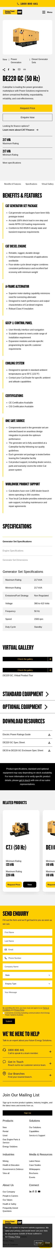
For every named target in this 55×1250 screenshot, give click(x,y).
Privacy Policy (19, 1010)
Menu (49, 12)
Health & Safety (9, 1204)
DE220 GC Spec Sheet (14, 742)
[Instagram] (35, 1191)
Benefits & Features (12, 184)
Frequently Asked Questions (10, 1209)
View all (6, 1173)
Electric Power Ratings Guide (17, 734)
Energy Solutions (10, 1146)
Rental (5, 1131)
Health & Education (11, 1165)
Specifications (31, 184)
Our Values (7, 1200)
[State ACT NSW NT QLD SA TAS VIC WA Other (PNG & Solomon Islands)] (27, 975)
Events (32, 1177)
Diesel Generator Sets (40, 61)
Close (47, 1243)
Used (5, 1135)
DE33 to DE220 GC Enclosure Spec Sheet (23, 750)
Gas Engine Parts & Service (11, 1141)
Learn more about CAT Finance (18, 130)
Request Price (13, 885)
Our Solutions (35, 1127)
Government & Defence (13, 1169)
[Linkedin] (30, 1191)
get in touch (24, 780)
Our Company (9, 1192)
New (5, 59)
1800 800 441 (29, 3)
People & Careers (10, 1196)
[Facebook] (33, 1191)
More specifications (12, 163)
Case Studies (35, 1165)
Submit (9, 1021)
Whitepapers (34, 1169)
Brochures (33, 1173)
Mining (5, 1161)
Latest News (34, 1161)
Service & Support (37, 1135)
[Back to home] (12, 12)
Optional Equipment (22, 707)
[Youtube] (39, 1191)
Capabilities (34, 1131)
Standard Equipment (23, 694)
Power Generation (16, 61)
